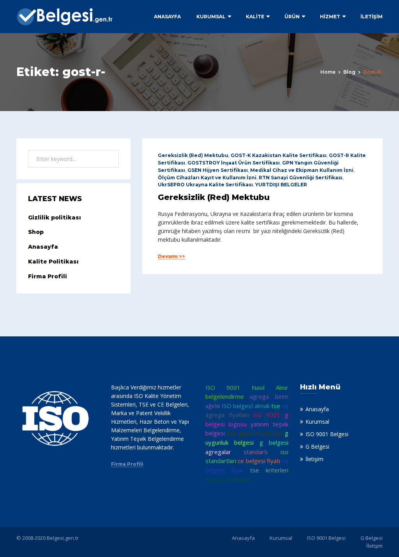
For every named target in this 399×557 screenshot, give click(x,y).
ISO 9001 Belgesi (326, 434)
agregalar (218, 452)
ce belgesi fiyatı (259, 461)
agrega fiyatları (227, 415)
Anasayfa (167, 16)
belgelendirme (224, 396)
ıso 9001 (267, 415)
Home (327, 72)
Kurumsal (211, 16)
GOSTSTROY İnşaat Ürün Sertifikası (233, 163)
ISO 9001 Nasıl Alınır (246, 387)
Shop (36, 231)
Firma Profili (47, 276)
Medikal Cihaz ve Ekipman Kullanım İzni (301, 170)
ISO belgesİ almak (246, 406)
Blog (349, 72)
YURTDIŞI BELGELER (281, 184)
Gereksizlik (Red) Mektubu (193, 155)
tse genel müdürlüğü (254, 433)
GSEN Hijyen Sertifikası (217, 170)
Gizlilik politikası (54, 217)
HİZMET (330, 16)
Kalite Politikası (53, 261)
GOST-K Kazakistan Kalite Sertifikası (279, 155)
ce (285, 406)
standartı (256, 452)
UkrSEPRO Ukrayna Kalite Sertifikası (205, 184)
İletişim (371, 16)
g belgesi (274, 442)
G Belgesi (317, 446)
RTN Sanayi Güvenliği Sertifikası (301, 177)
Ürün (292, 16)
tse (275, 406)
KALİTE (255, 16)
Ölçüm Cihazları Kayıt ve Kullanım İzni (207, 177)
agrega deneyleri (228, 479)
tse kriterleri (269, 470)
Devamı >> (171, 256)
